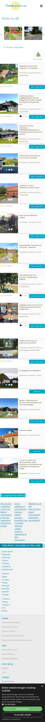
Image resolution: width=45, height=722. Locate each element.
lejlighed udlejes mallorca (18, 529)
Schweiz (5, 588)
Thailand (6, 599)
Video (25, 116)
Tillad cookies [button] (22, 709)
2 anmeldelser (8, 265)
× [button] (42, 686)
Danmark (6, 557)
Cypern (5, 560)
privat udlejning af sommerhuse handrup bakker (20, 509)
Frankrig (5, 563)
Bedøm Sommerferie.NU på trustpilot (17, 640)
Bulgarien (6, 554)
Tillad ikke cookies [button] (22, 715)
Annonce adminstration (11, 622)
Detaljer (19, 702)
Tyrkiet (5, 602)
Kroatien (5, 579)
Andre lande (7, 551)
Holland (5, 574)
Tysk (4, 672)
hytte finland (34, 515)
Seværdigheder (8, 681)
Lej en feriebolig (8, 654)
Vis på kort (37, 59)
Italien (4, 577)
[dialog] (22, 703)
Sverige (5, 594)
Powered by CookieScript (11, 719)
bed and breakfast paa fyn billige (20, 520)
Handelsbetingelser (10, 659)
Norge (4, 582)
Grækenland (7, 569)
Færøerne (6, 566)
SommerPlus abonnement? (13, 636)
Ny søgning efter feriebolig (13, 495)
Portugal (6, 585)
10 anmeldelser (8, 146)
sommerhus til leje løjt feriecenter (6, 518)
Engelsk (5, 668)
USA (4, 608)
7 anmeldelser (7, 116)
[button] (22, 704)
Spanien (5, 591)
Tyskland (6, 605)
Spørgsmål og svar (9, 627)
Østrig (4, 611)
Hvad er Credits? (8, 631)
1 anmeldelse (7, 86)
